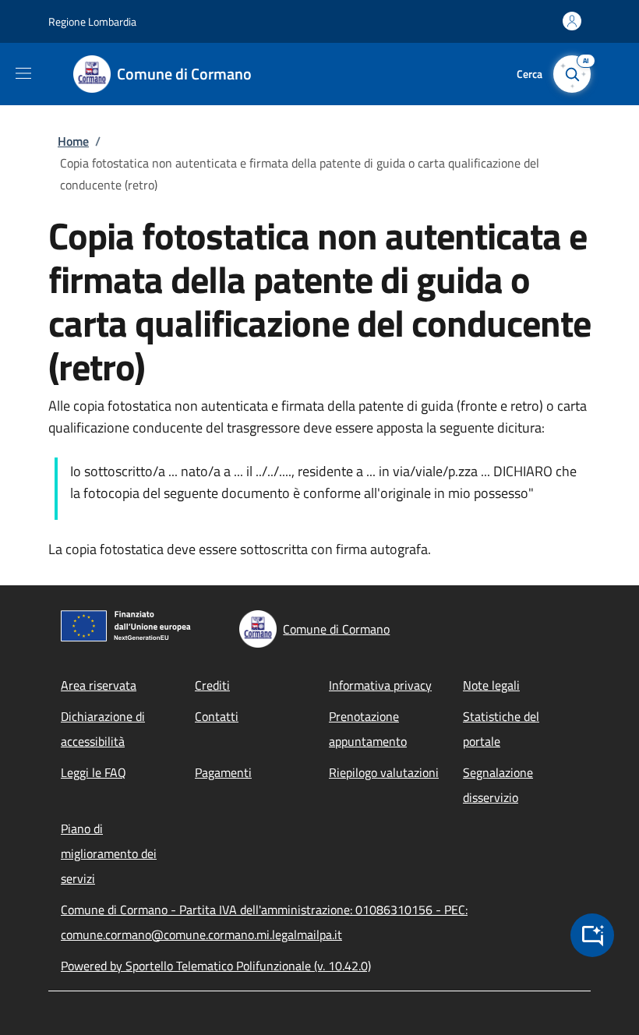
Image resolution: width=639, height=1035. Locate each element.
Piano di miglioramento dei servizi (109, 853)
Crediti (212, 685)
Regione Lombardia (92, 21)
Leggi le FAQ (93, 772)
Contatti (216, 716)
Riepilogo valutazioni (384, 772)
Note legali (491, 685)
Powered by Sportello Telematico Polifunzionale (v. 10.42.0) (216, 965)
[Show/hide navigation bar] (23, 73)
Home (73, 141)
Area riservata (98, 685)
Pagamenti (223, 772)
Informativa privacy (380, 685)
